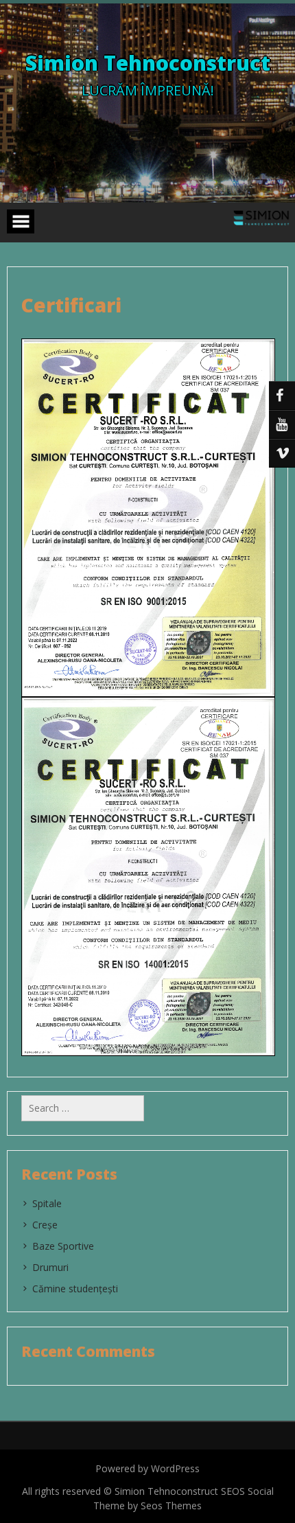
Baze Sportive (63, 1245)
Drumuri (50, 1267)
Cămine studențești (75, 1288)
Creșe (45, 1224)
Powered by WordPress (147, 1468)
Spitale (47, 1203)
